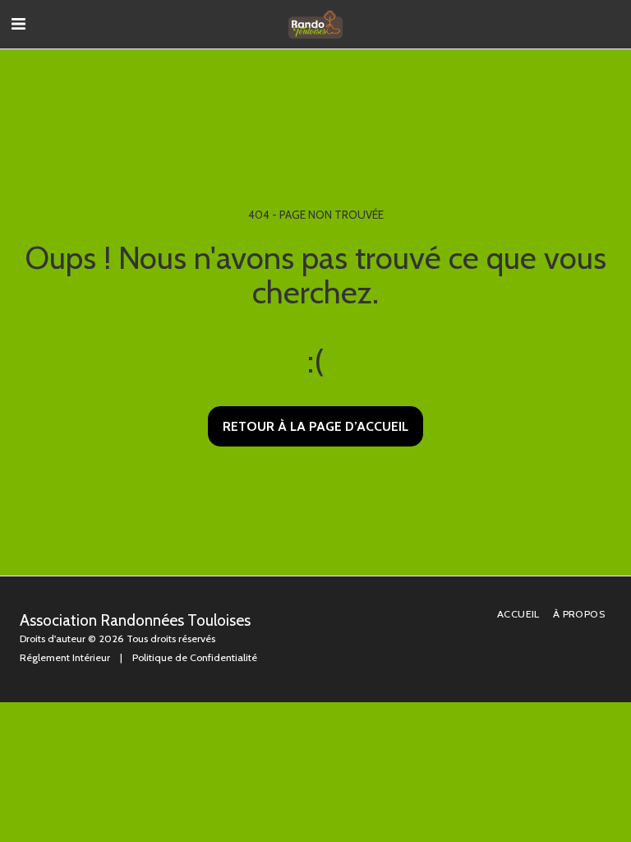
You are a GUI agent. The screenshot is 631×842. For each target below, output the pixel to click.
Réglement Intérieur (65, 657)
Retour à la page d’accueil (315, 426)
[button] (18, 23)
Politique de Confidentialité (194, 657)
